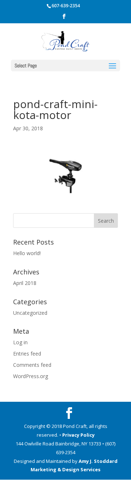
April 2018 (24, 282)
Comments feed (32, 364)
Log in (20, 342)
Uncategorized (30, 312)
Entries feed (27, 353)
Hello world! (27, 253)
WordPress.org (30, 376)
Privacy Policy (78, 435)
